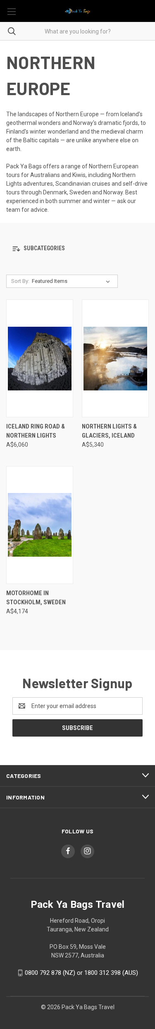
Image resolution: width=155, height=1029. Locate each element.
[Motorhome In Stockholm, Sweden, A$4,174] (40, 525)
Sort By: (20, 281)
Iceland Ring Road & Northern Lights (35, 431)
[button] (77, 248)
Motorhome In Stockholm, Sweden (36, 597)
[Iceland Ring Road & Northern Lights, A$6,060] (40, 358)
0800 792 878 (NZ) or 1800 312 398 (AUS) (81, 972)
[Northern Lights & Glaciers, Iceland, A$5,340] (115, 358)
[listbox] (72, 281)
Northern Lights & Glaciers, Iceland (109, 431)
